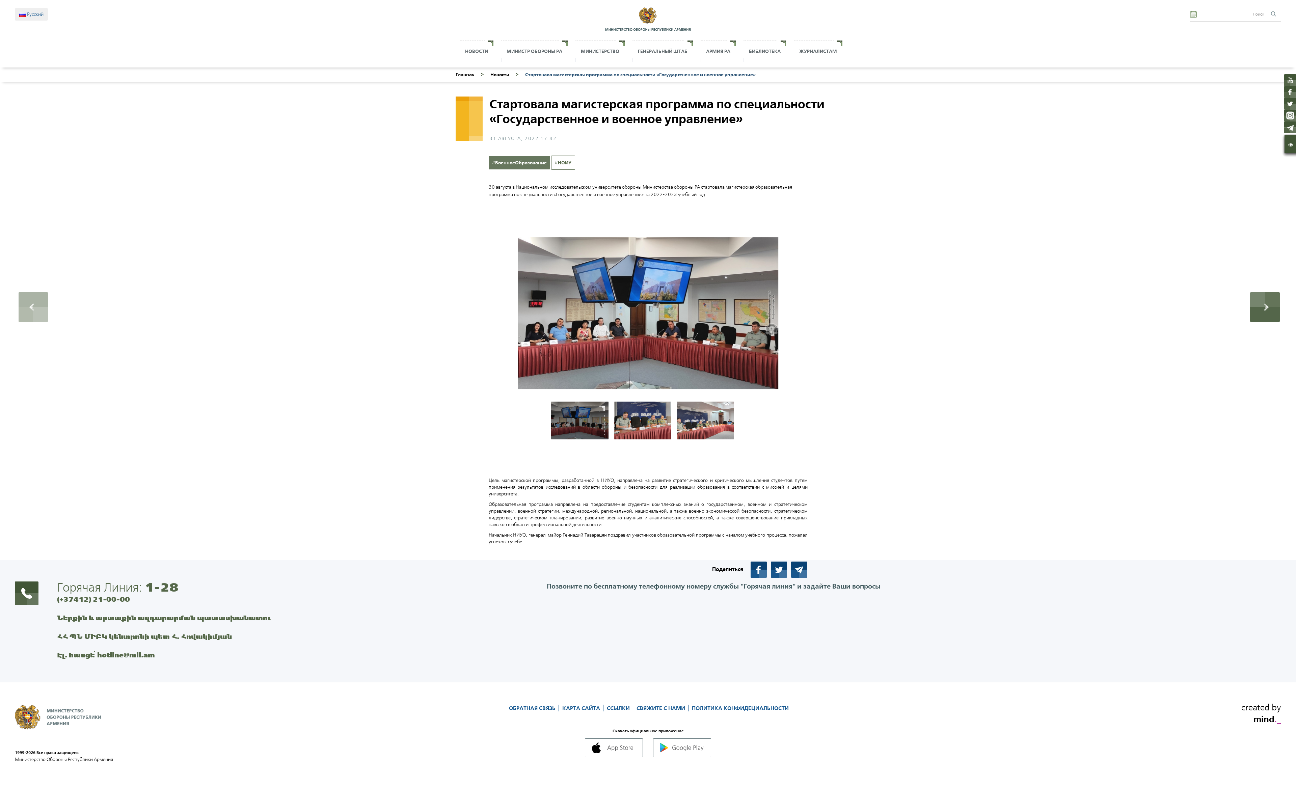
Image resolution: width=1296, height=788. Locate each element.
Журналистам (818, 51)
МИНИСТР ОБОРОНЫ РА (534, 51)
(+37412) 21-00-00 (93, 599)
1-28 (162, 587)
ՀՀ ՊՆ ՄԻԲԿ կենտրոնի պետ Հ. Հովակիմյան (144, 636)
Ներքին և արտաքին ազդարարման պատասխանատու (164, 618)
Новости (476, 51)
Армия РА (718, 51)
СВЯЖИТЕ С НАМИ (661, 708)
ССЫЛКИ (619, 708)
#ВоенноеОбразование (519, 163)
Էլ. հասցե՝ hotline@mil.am (106, 655)
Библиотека (765, 51)
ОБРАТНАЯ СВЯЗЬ (533, 708)
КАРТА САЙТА (581, 708)
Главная (465, 75)
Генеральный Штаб (662, 51)
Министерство (600, 51)
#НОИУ (563, 163)
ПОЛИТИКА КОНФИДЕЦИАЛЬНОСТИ (740, 708)
